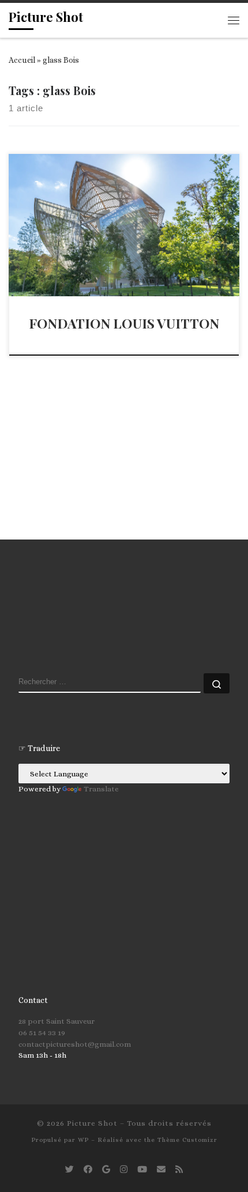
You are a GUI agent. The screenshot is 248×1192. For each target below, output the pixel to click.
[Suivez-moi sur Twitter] (69, 1170)
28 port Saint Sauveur (56, 1021)
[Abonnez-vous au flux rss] (179, 1170)
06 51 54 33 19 (41, 1032)
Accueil (22, 60)
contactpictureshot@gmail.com (74, 1044)
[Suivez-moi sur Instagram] (123, 1170)
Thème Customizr (187, 1140)
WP (83, 1140)
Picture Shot (92, 1123)
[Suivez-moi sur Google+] (106, 1170)
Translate (101, 788)
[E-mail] (161, 1170)
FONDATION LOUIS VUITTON (124, 323)
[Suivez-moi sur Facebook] (88, 1170)
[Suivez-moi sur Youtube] (142, 1170)
